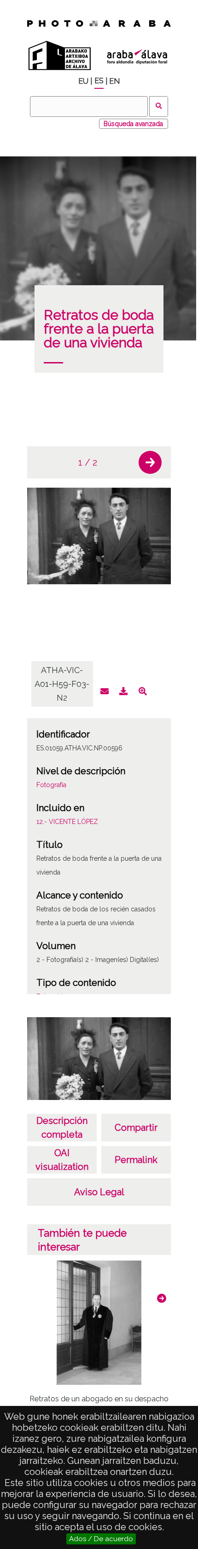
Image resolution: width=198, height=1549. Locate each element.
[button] (150, 462)
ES (99, 80)
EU (83, 81)
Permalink (136, 1159)
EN (114, 81)
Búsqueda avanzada (133, 123)
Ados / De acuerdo (101, 1539)
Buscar (158, 106)
